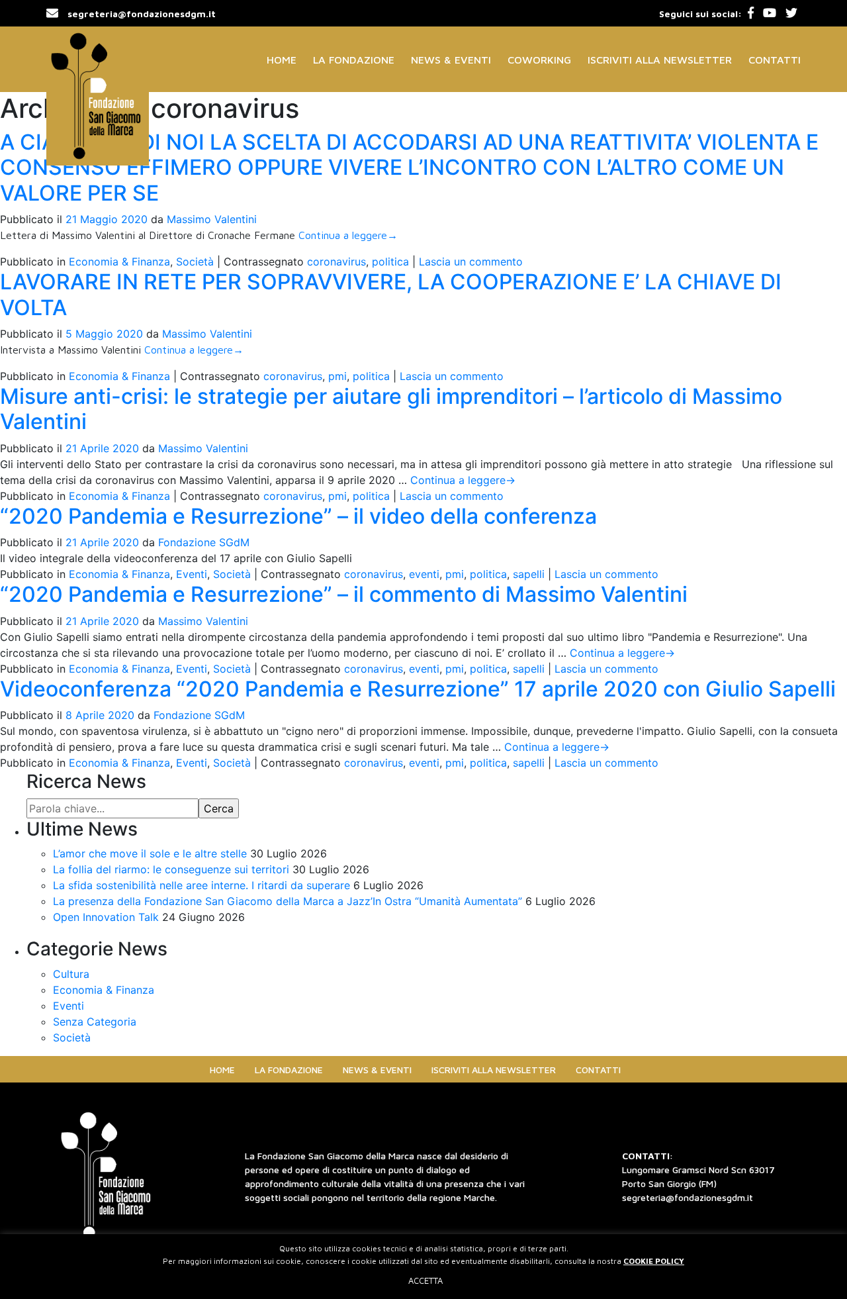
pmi (337, 376)
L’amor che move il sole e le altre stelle (150, 853)
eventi (424, 574)
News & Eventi (451, 60)
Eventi (191, 574)
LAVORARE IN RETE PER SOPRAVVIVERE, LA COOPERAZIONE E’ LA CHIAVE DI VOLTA (390, 294)
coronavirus (336, 261)
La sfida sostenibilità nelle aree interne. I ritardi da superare (201, 885)
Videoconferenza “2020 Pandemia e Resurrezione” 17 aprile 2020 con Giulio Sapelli (418, 689)
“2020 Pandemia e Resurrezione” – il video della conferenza (298, 516)
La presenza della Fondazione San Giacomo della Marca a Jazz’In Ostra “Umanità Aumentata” (287, 901)
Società (195, 261)
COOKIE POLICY (653, 1261)
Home (281, 60)
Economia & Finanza (119, 261)
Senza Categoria (94, 1021)
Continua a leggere (348, 235)
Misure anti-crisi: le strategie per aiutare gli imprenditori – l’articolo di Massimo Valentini (391, 408)
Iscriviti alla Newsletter (660, 60)
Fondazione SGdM (203, 542)
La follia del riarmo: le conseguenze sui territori (171, 869)
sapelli (529, 574)
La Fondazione (353, 60)
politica (390, 261)
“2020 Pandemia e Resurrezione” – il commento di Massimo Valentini (344, 594)
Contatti (774, 60)
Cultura (71, 974)
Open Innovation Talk (106, 917)
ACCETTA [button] (425, 1280)
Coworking (539, 60)
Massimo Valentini (212, 219)
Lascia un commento (471, 261)
